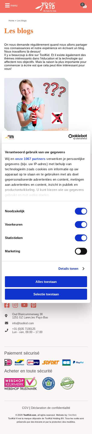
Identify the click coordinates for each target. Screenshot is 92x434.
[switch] (81, 224)
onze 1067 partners (30, 159)
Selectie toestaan (46, 294)
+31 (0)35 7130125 (23, 328)
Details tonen (68, 268)
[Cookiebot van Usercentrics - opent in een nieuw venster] (68, 137)
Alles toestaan (46, 282)
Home (11, 20)
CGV (25, 407)
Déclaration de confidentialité (50, 407)
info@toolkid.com (23, 323)
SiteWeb (72, 415)
